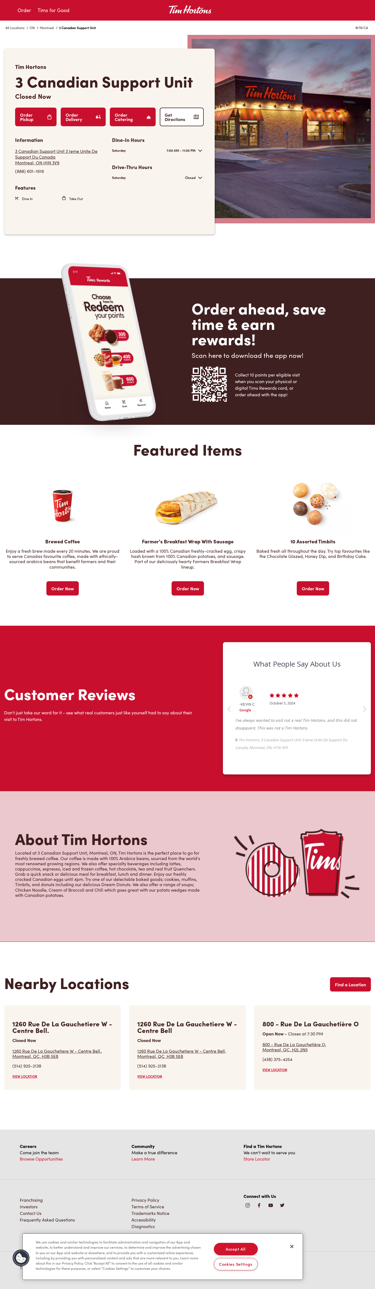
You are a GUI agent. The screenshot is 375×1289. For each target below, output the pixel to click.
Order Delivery (74, 117)
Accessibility (143, 1220)
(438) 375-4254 (277, 1059)
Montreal (47, 28)
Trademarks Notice (150, 1213)
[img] (282, 1206)
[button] (21, 1258)
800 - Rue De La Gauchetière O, (294, 1047)
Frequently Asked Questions (47, 1220)
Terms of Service (147, 1206)
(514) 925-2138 (26, 1066)
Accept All (236, 1249)
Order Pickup (26, 117)
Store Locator (257, 1159)
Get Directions (175, 117)
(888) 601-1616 (29, 171)
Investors (29, 1206)
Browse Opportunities (41, 1159)
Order (24, 10)
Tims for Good (53, 10)
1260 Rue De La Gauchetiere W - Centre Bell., (57, 1053)
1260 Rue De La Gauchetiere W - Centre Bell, (181, 1053)
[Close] (292, 1246)
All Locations (14, 28)
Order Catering (124, 117)
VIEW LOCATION (24, 1076)
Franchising (31, 1200)
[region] (162, 1256)
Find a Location (350, 984)
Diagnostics (143, 1226)
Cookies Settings (236, 1264)
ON (32, 28)
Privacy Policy (145, 1200)
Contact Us (30, 1213)
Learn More (143, 1159)
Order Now (62, 588)
